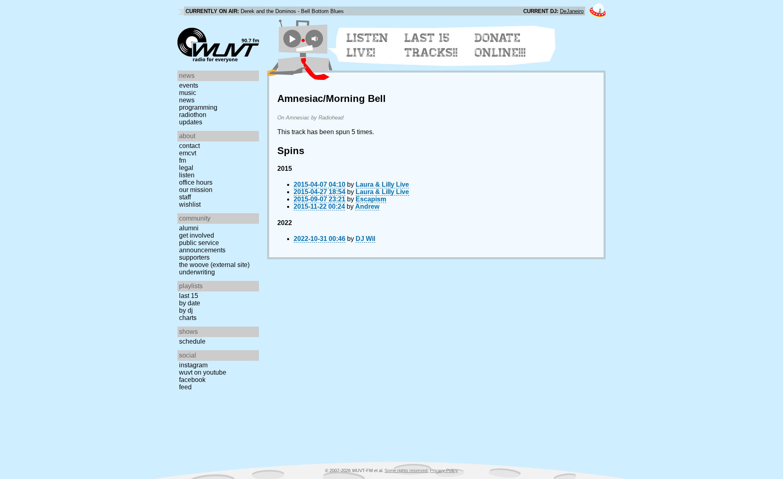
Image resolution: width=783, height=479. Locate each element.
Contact (189, 145)
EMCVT (187, 153)
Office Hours (195, 182)
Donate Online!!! (500, 45)
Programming (198, 107)
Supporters (194, 257)
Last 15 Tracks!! (431, 45)
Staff (185, 197)
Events (188, 85)
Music (187, 92)
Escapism (371, 199)
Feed (185, 387)
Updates (190, 122)
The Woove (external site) (214, 264)
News (187, 100)
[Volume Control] (315, 38)
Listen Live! (368, 45)
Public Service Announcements (202, 246)
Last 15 (188, 295)
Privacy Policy (444, 470)
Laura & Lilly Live (382, 184)
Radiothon (192, 114)
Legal (186, 167)
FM (182, 160)
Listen (187, 175)
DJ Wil (365, 238)
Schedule (192, 341)
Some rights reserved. (407, 470)
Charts (188, 317)
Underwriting (197, 272)
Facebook (192, 379)
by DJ (186, 310)
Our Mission (195, 189)
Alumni (189, 228)
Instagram (193, 365)
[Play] (292, 38)
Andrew (367, 206)
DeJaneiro (572, 11)
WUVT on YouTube (202, 372)
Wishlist (190, 204)
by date (189, 303)
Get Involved (196, 235)
